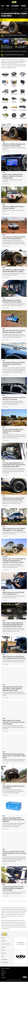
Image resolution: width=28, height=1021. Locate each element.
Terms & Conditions (5, 968)
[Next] (26, 8)
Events (3, 950)
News (2, 8)
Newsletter (4, 962)
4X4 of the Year (5, 944)
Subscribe (4, 959)
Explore (3, 953)
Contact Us (3, 977)
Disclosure (3, 972)
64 (22, 900)
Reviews (7, 8)
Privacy (2, 970)
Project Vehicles (14, 8)
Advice (3, 947)
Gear (21, 8)
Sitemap (3, 973)
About (2, 975)
